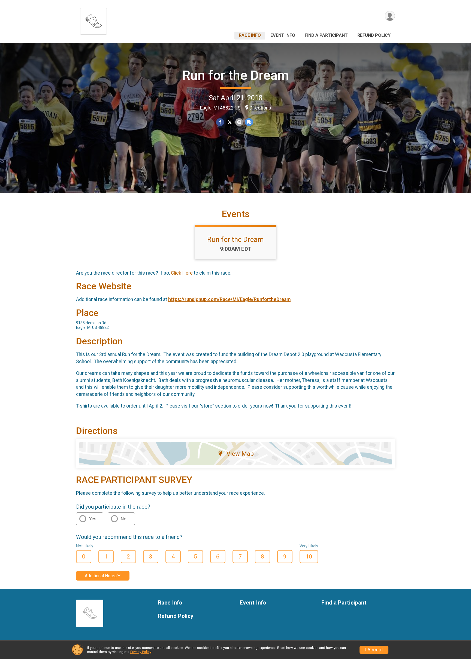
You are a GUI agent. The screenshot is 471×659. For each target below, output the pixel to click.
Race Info (250, 35)
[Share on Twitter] (230, 122)
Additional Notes (101, 575)
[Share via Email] (239, 122)
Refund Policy (374, 35)
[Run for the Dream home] (93, 20)
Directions (260, 108)
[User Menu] (390, 16)
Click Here (182, 273)
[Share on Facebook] (220, 122)
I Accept (374, 649)
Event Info (282, 35)
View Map (240, 453)
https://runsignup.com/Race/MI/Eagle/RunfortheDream (229, 299)
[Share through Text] (249, 122)
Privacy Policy (140, 652)
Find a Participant (326, 35)
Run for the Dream (235, 75)
